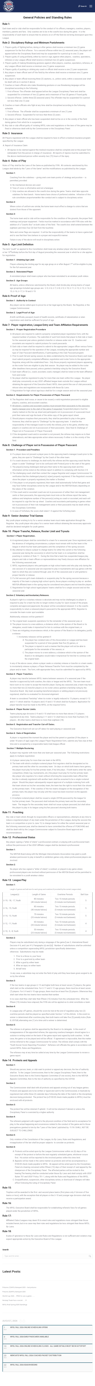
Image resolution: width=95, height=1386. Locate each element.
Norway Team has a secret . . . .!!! (14, 1300)
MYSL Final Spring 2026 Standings (14, 1304)
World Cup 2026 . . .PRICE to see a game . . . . (18, 1296)
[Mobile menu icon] (91, 6)
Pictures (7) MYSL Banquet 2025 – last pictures (19, 1287)
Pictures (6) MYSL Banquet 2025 (14, 1292)
